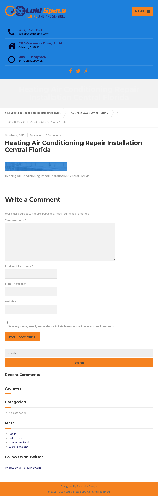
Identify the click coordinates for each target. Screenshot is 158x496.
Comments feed (19, 442)
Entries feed (16, 438)
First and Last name (19, 266)
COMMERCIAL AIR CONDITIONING (89, 112)
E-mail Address (15, 284)
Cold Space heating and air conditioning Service (33, 112)
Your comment (15, 220)
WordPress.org (18, 447)
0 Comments (53, 135)
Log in (12, 434)
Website (10, 301)
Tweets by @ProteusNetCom (23, 467)
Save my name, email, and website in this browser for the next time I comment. (61, 326)
